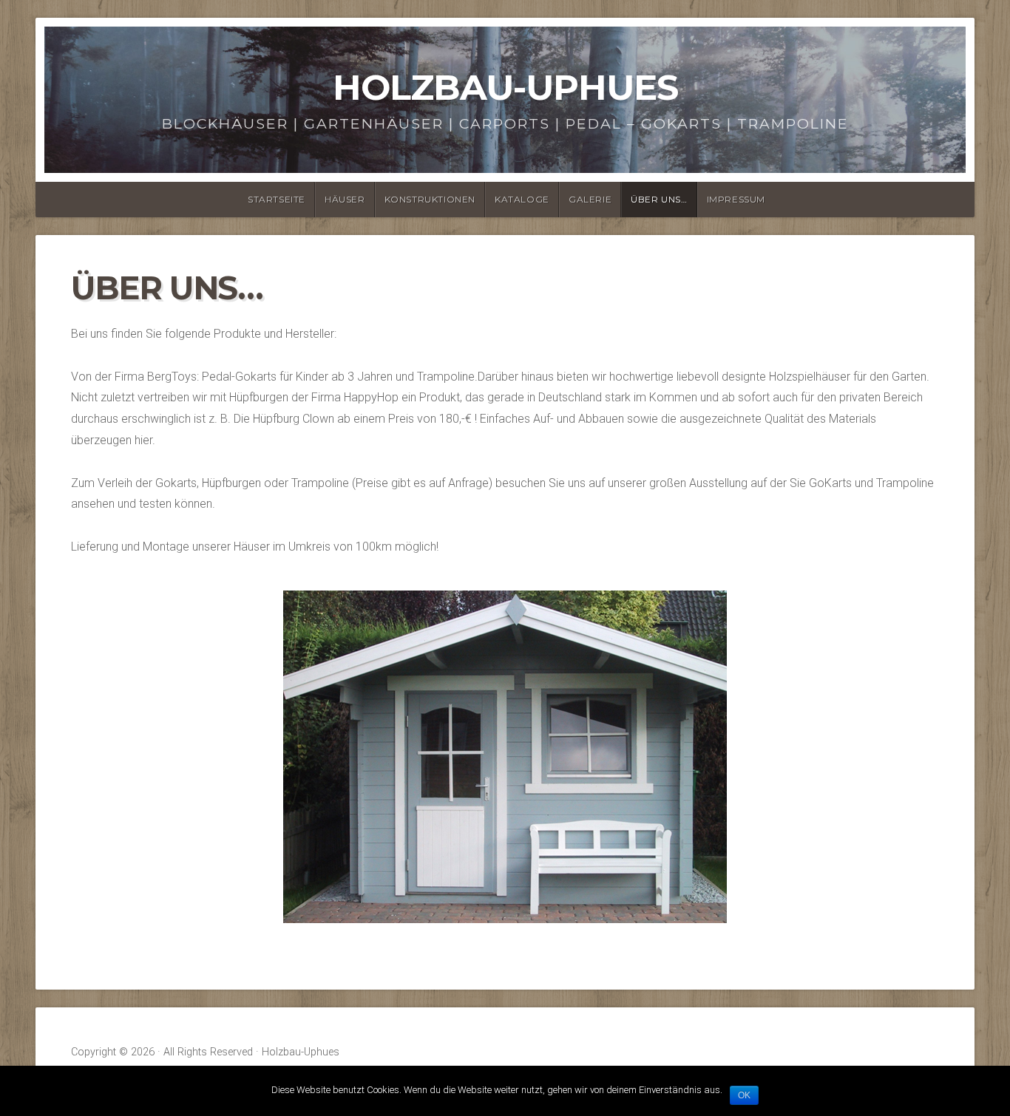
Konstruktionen (429, 199)
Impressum (736, 199)
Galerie (590, 199)
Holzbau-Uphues (505, 87)
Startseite (276, 199)
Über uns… (659, 199)
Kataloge (522, 199)
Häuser (345, 199)
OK (744, 1095)
